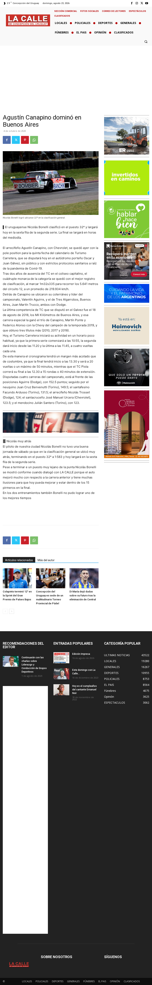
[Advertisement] (76, 75)
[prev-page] (5, 611)
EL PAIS (102, 981)
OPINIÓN (115, 981)
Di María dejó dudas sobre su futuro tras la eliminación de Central (82, 595)
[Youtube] (146, 3)
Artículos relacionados (19, 560)
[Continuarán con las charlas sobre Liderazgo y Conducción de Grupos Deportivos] (11, 661)
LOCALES (27, 981)
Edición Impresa (81, 654)
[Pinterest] (25, 140)
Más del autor (46, 560)
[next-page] (11, 611)
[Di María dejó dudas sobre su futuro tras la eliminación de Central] (84, 578)
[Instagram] (136, 3)
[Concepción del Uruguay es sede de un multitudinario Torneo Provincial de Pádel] (50, 578)
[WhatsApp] (34, 140)
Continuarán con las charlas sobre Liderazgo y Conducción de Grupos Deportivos (34, 664)
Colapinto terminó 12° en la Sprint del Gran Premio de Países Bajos (17, 595)
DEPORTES (57, 981)
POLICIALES (42, 981)
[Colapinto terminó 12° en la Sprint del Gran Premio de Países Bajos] (17, 578)
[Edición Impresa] (61, 657)
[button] (146, 41)
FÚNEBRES (89, 981)
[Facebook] (131, 3)
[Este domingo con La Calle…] (61, 673)
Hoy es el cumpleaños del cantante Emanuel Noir (84, 690)
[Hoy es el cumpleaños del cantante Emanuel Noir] (61, 689)
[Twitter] (141, 3)
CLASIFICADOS (132, 981)
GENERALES (73, 981)
